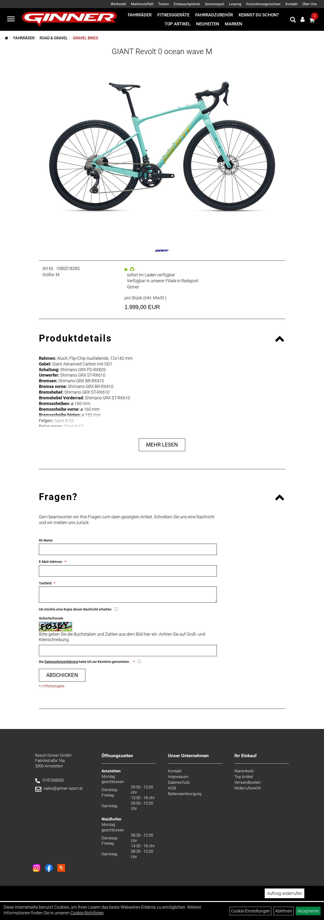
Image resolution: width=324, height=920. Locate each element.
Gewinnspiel (214, 4)
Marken (233, 23)
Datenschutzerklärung (61, 662)
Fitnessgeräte (173, 14)
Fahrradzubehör (214, 14)
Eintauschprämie (187, 4)
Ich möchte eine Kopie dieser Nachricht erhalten (75, 609)
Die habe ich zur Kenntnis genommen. (85, 662)
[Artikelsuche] (293, 20)
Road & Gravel (54, 38)
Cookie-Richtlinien (87, 912)
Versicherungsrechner (263, 4)
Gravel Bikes (85, 38)
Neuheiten (207, 23)
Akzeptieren (308, 910)
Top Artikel (177, 23)
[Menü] (11, 19)
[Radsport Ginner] (69, 19)
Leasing (235, 4)
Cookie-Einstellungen (250, 910)
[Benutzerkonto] (303, 19)
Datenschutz (179, 782)
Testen (163, 4)
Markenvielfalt (142, 4)
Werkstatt (118, 4)
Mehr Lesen (162, 445)
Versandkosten (247, 782)
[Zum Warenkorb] (312, 21)
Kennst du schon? (259, 14)
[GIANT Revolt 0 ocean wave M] (162, 146)
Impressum (178, 776)
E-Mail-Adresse (50, 562)
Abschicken (62, 675)
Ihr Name (46, 540)
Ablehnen (283, 910)
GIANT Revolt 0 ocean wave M (162, 51)
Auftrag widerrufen (284, 893)
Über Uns (309, 4)
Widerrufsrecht (247, 788)
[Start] (6, 38)
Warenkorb (244, 771)
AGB (172, 788)
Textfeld (45, 583)
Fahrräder (140, 14)
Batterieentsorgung (184, 793)
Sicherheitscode (51, 618)
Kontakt (291, 4)
